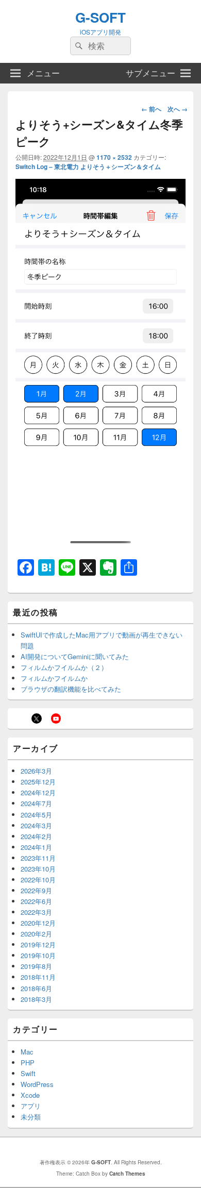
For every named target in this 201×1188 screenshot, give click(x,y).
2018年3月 (36, 999)
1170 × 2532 (114, 157)
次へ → (177, 108)
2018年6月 (36, 988)
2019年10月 (38, 955)
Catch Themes (127, 1173)
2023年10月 (38, 869)
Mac (27, 1052)
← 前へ (151, 108)
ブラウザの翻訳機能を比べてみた (71, 689)
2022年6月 (36, 901)
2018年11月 (38, 977)
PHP (28, 1062)
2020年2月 (36, 934)
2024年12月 (38, 792)
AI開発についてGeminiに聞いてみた (75, 656)
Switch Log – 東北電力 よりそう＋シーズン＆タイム (88, 166)
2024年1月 (36, 847)
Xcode (30, 1095)
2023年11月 (38, 858)
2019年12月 (38, 944)
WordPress (37, 1084)
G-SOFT (100, 17)
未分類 (31, 1117)
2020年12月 (38, 923)
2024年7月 (36, 803)
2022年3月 (36, 912)
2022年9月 (36, 890)
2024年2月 (36, 836)
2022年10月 (38, 879)
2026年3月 (36, 771)
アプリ (31, 1106)
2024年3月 (36, 825)
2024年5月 (36, 814)
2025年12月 (38, 782)
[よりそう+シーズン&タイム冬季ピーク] (100, 543)
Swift (28, 1073)
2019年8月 (36, 966)
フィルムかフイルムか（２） (64, 667)
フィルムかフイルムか (54, 678)
